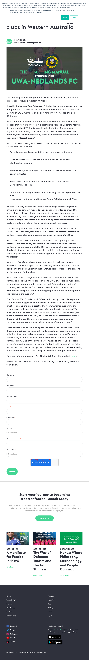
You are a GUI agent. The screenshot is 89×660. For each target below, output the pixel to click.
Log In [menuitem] (50, 616)
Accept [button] (65, 17)
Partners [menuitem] (9, 604)
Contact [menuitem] (9, 612)
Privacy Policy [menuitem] (11, 616)
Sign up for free (44, 518)
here (74, 356)
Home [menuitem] (9, 596)
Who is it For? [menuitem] (11, 600)
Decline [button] (74, 17)
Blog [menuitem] (49, 604)
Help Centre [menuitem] (11, 608)
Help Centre (58, 630)
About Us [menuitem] (51, 600)
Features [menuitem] (51, 596)
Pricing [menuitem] (50, 608)
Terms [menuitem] (50, 612)
